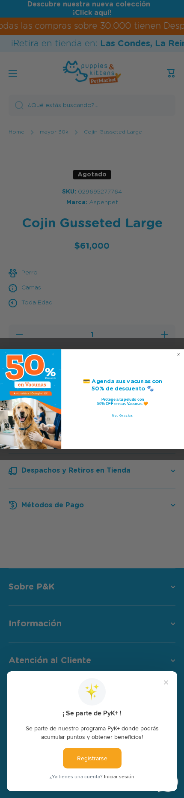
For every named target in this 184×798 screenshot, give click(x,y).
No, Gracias (122, 415)
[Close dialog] (178, 354)
